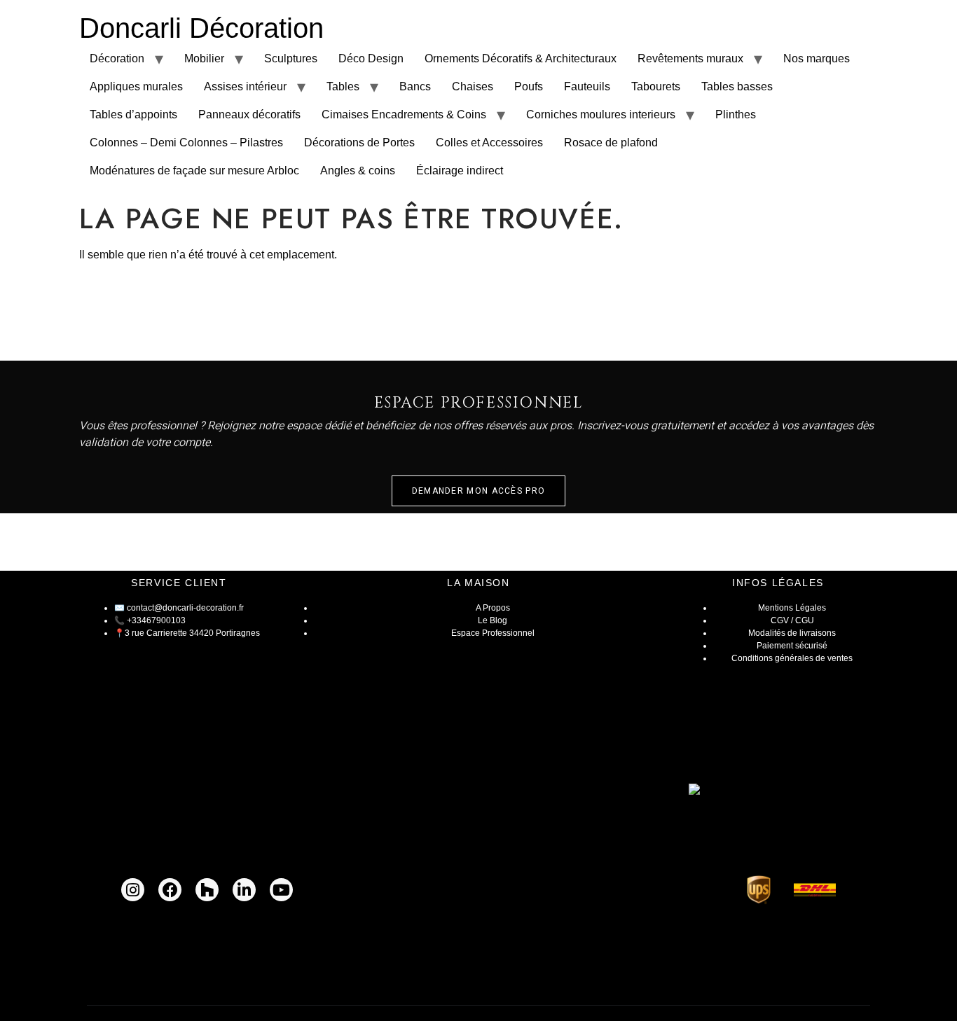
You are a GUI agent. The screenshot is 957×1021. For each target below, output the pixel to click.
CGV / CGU (792, 620)
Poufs (528, 86)
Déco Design (371, 58)
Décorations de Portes (359, 142)
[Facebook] (169, 889)
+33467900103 (156, 620)
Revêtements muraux (690, 58)
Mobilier (204, 58)
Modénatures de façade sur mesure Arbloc (194, 170)
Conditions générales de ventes (792, 658)
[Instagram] (132, 889)
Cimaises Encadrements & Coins (404, 114)
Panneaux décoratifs (249, 114)
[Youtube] (281, 889)
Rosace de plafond (611, 142)
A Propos (493, 608)
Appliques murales (136, 86)
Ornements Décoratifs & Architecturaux (521, 58)
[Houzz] (207, 889)
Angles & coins (357, 170)
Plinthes (735, 114)
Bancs (415, 86)
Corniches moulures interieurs (600, 114)
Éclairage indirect (459, 170)
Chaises (472, 86)
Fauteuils (587, 86)
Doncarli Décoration (201, 28)
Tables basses (737, 86)
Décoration (117, 58)
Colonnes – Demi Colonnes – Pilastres (186, 142)
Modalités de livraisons (792, 633)
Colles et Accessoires (489, 142)
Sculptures (290, 58)
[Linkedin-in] (244, 889)
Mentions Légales (792, 608)
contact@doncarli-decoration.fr (185, 608)
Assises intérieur (245, 86)
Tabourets (655, 86)
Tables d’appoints (133, 114)
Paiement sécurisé (792, 646)
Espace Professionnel (493, 633)
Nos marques (816, 58)
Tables (342, 86)
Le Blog (492, 620)
